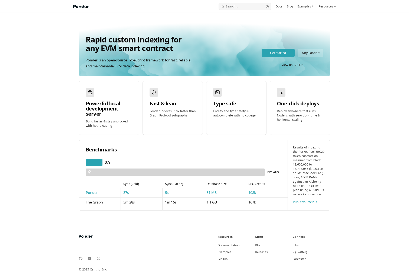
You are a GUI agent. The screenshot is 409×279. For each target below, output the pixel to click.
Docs (279, 6)
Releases (261, 252)
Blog (290, 6)
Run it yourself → (305, 202)
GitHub (223, 259)
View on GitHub (293, 65)
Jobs (296, 245)
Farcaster (299, 259)
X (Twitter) (300, 252)
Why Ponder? (310, 53)
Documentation (229, 245)
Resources (325, 6)
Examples (304, 6)
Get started (278, 53)
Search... (232, 6)
